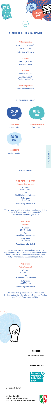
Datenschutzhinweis (36, 355)
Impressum (36, 351)
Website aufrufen (25, 79)
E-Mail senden (25, 76)
